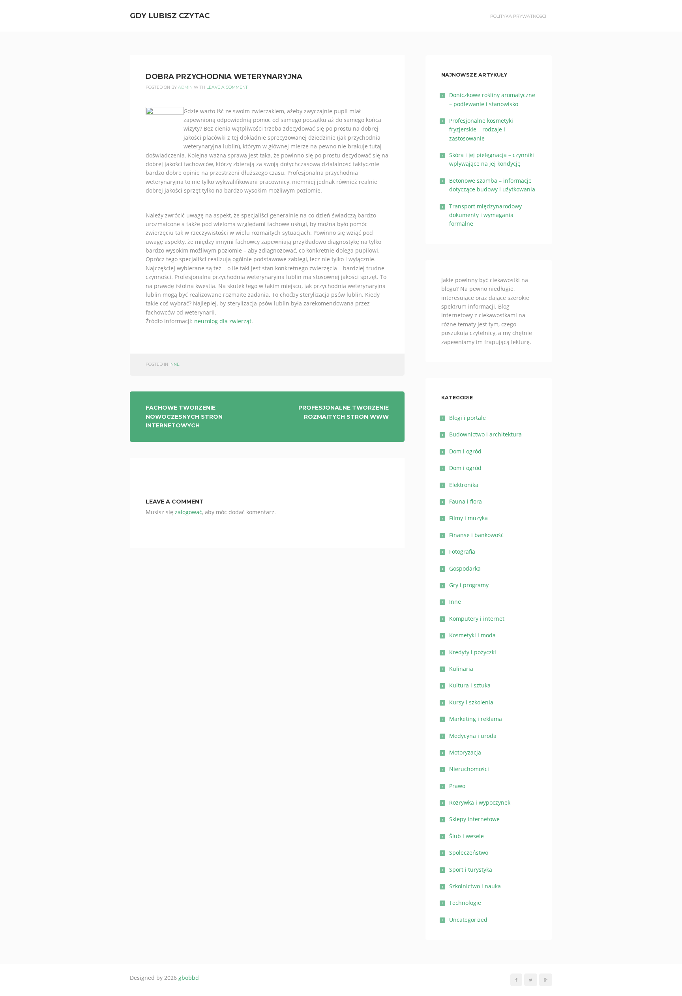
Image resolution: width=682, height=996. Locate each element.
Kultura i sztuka (470, 685)
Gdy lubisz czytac (170, 15)
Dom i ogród (465, 451)
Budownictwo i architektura (485, 434)
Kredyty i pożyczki (472, 652)
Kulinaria (461, 668)
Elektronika (463, 485)
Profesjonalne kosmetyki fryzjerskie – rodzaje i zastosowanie (481, 129)
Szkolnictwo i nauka (475, 886)
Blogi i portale (467, 417)
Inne (174, 364)
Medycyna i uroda (473, 736)
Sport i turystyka (470, 869)
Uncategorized (468, 919)
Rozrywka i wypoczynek (479, 802)
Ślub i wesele (466, 836)
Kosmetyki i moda (472, 635)
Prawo (457, 786)
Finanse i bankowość (476, 535)
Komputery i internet (476, 618)
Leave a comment (227, 87)
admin (185, 87)
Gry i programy (469, 585)
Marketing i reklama (475, 719)
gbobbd (188, 977)
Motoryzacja (465, 752)
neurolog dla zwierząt (222, 321)
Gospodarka (465, 568)
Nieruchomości (469, 769)
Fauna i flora (465, 501)
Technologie (465, 902)
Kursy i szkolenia (471, 702)
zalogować (188, 512)
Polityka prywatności (518, 16)
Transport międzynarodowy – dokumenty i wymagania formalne (487, 215)
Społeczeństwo (468, 852)
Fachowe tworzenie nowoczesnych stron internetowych (184, 416)
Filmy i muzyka (468, 518)
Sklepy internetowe (474, 819)
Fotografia (462, 551)
